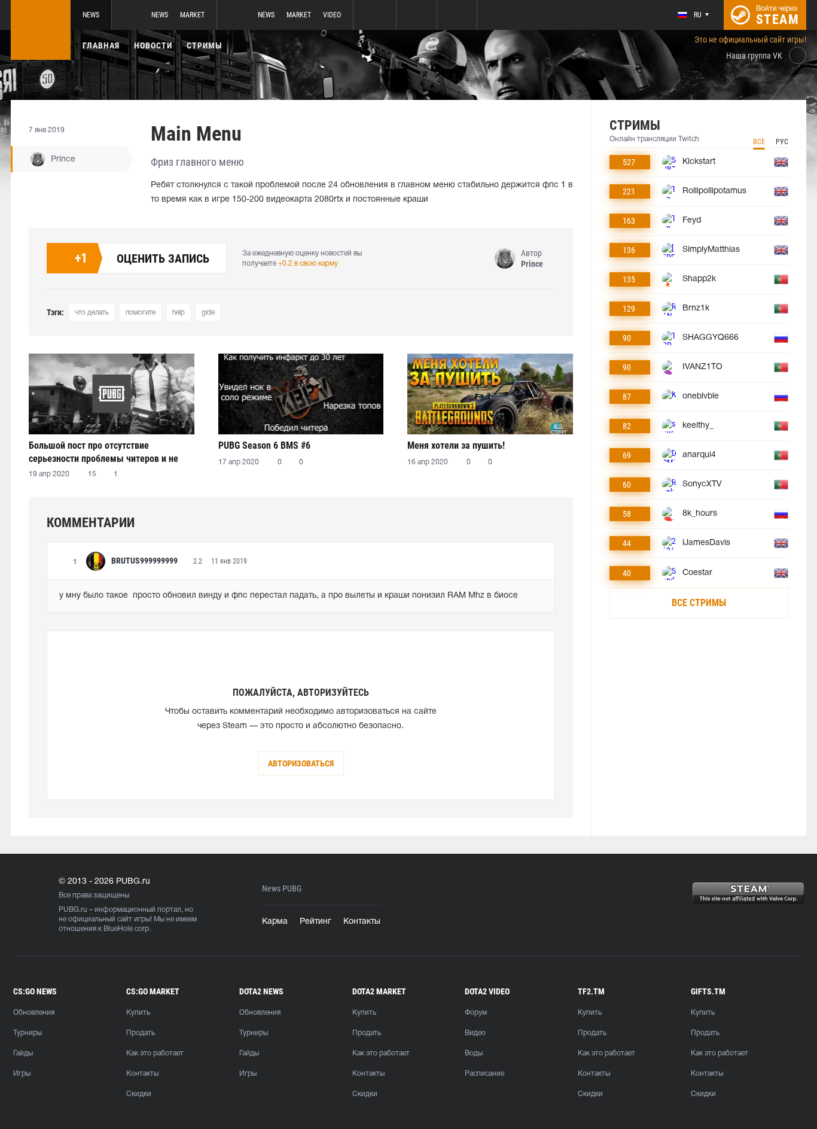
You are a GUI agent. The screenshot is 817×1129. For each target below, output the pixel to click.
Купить (138, 1012)
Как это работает (155, 1053)
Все (759, 142)
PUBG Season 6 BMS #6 (264, 445)
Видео (475, 1033)
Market (192, 15)
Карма (275, 922)
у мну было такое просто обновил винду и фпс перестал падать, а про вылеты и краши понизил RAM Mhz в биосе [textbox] (288, 596)
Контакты (361, 922)
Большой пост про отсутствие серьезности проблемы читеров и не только (103, 452)
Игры (22, 1073)
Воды (474, 1053)
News (91, 15)
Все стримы (699, 602)
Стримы (204, 45)
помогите (141, 312)
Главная (101, 45)
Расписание (484, 1073)
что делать (92, 312)
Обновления (33, 1012)
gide (208, 312)
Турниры (27, 1033)
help (178, 312)
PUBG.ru (73, 909)
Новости (153, 45)
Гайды (23, 1053)
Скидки (138, 1094)
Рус (782, 142)
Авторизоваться (301, 763)
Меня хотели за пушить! (456, 445)
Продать (140, 1033)
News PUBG (281, 889)
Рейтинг (315, 922)
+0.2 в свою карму (308, 263)
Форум (476, 1012)
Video (332, 15)
